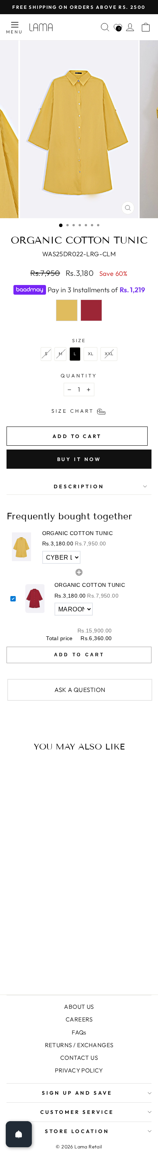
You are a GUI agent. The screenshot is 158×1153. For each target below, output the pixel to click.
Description (79, 486)
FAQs (79, 1032)
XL (91, 353)
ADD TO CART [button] (79, 654)
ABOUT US (79, 1006)
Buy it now (79, 459)
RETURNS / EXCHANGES (79, 1045)
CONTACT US (79, 1057)
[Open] (19, 1134)
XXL (109, 353)
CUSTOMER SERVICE (77, 1112)
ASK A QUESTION (79, 689)
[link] (21, 547)
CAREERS (79, 1019)
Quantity (79, 375)
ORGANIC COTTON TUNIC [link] (77, 533)
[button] (79, 547)
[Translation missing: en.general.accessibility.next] (117, 852)
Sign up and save (77, 1093)
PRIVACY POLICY (79, 1070)
